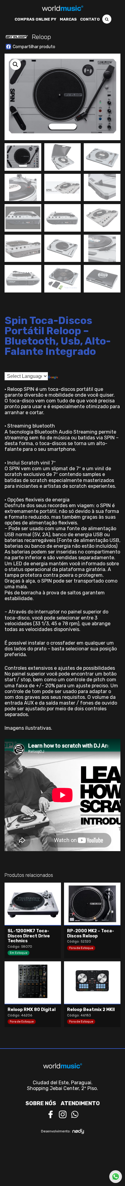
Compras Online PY (35, 19)
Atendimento (80, 1103)
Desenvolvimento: (56, 1131)
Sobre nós (40, 1103)
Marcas (68, 19)
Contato (90, 19)
